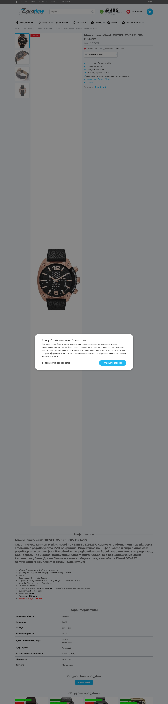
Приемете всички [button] (113, 363)
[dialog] (84, 352)
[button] (56, 363)
